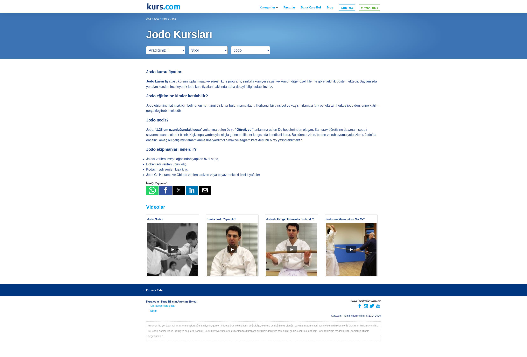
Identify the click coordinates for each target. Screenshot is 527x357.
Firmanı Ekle (369, 7)
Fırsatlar (289, 7)
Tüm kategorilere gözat (162, 305)
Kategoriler (267, 7)
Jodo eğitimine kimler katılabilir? (177, 96)
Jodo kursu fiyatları (164, 72)
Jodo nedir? (157, 120)
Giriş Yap (347, 7)
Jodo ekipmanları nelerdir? (171, 149)
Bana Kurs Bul (311, 7)
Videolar (155, 207)
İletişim (153, 310)
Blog (330, 7)
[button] (152, 190)
